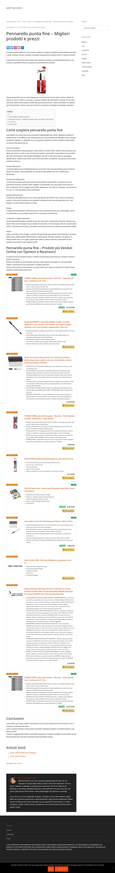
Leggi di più (61, 869)
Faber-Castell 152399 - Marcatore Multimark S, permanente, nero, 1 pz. (48, 561)
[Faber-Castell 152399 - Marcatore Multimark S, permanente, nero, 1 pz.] (15, 566)
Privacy (8, 839)
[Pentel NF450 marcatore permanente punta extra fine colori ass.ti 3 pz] (15, 465)
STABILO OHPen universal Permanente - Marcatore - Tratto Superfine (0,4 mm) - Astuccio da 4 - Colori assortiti (49, 417)
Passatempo (85, 71)
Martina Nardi (14, 8)
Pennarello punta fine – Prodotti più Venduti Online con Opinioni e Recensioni (31, 119)
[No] (113, 868)
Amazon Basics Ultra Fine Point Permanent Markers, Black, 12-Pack (48, 521)
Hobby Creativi (17, 763)
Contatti (8, 830)
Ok (51, 869)
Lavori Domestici (87, 67)
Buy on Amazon (69, 311)
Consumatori (85, 50)
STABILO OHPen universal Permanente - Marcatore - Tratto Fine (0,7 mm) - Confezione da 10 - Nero (49, 279)
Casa (83, 46)
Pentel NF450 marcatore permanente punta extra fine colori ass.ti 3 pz (48, 459)
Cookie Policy (10, 834)
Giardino (84, 58)
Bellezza (84, 42)
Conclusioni (12, 122)
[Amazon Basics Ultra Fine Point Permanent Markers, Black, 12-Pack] (15, 527)
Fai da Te (84, 54)
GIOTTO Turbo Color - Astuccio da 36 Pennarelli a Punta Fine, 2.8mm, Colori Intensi (49, 489)
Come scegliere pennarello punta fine (19, 117)
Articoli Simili (13, 124)
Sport (83, 75)
